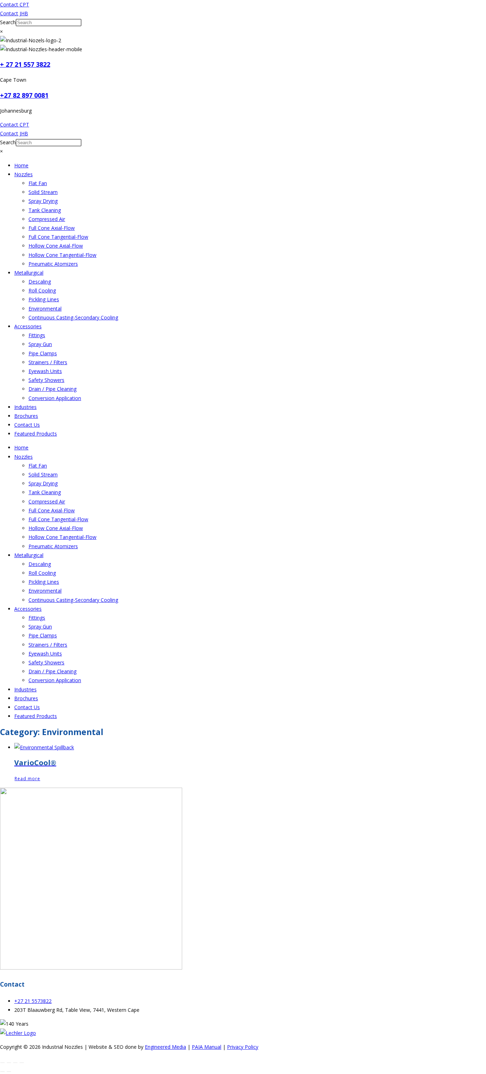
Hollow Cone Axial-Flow (55, 245)
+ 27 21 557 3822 (25, 64)
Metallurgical (28, 272)
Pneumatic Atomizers (53, 263)
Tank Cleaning (44, 210)
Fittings (36, 335)
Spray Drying (43, 201)
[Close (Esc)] (21, 1062)
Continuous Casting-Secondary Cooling (73, 317)
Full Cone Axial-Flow (51, 228)
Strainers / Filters (47, 362)
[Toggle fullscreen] (8, 1062)
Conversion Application (54, 398)
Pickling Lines (43, 299)
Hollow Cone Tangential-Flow (62, 255)
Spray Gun (40, 344)
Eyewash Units (45, 371)
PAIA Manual (206, 1046)
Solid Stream (43, 192)
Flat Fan (37, 183)
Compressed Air (46, 219)
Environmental (45, 308)
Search (8, 22)
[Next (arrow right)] (8, 1071)
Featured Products (35, 433)
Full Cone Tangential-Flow (58, 236)
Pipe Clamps (42, 353)
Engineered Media (165, 1046)
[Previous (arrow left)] (2, 1071)
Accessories (28, 326)
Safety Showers (46, 380)
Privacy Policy (242, 1046)
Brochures (26, 415)
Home (21, 165)
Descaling (39, 281)
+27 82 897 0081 (24, 95)
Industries (25, 407)
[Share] (15, 1062)
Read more (27, 779)
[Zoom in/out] (2, 1062)
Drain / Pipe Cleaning (52, 388)
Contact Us (27, 424)
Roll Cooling (42, 290)
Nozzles (23, 174)
